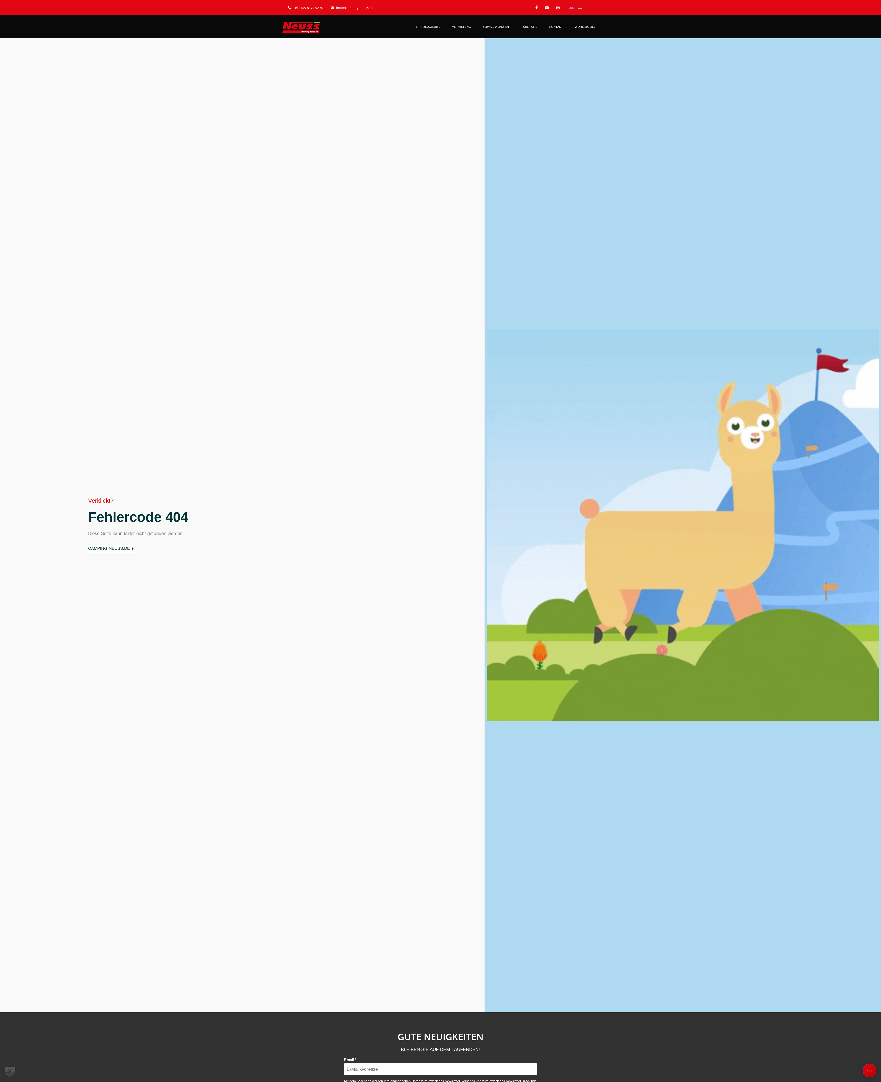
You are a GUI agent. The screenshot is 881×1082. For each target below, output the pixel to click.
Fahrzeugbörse (428, 27)
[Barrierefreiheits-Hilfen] (869, 1070)
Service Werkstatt (497, 27)
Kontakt (556, 27)
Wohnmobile (585, 27)
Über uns (530, 27)
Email (350, 1060)
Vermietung (461, 27)
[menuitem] (571, 7)
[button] (10, 1072)
